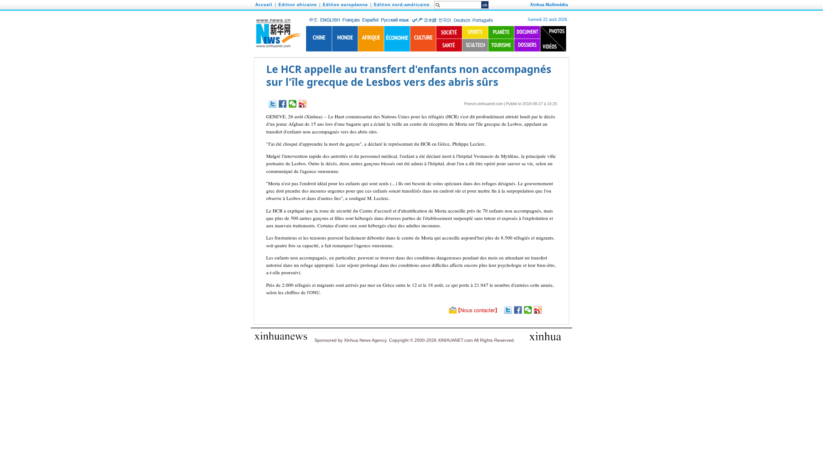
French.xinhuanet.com (483, 104)
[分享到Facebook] (283, 104)
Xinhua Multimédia (549, 4)
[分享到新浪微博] (303, 104)
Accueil (263, 4)
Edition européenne (345, 4)
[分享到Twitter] (273, 104)
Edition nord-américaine (402, 4)
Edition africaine (297, 4)
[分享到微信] (293, 104)
